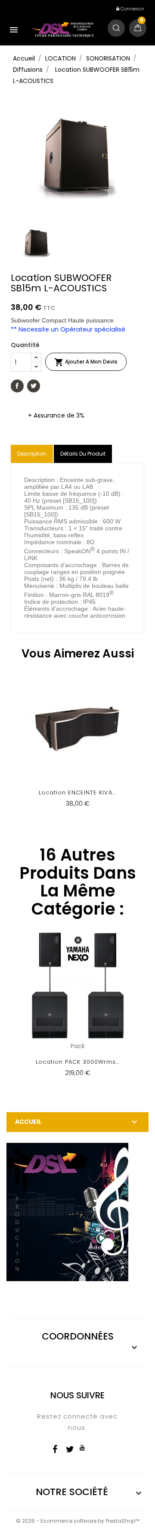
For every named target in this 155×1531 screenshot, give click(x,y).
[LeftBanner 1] (67, 1211)
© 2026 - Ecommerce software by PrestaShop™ (77, 1521)
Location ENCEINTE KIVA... (77, 792)
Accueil (28, 1121)
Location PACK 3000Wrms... (78, 1062)
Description (31, 453)
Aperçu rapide (77, 746)
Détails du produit (82, 453)
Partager (17, 386)
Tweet (33, 386)
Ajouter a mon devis (86, 362)
